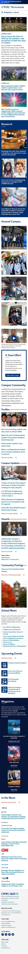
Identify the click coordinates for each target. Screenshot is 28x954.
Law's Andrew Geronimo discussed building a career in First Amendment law (14, 844)
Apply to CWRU (4, 942)
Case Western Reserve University (12, 896)
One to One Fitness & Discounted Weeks (15, 672)
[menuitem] (14, 921)
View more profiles (7, 457)
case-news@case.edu (5, 914)
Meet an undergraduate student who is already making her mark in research (13, 451)
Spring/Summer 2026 (14, 741)
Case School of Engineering (11, 627)
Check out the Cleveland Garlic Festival (12, 570)
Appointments (5, 557)
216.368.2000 (4, 900)
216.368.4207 (17, 912)
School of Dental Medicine (11, 640)
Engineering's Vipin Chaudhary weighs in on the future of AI (12, 885)
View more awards (7, 551)
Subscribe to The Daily (6, 925)
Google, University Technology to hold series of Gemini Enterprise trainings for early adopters (13, 485)
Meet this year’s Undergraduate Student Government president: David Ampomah (13, 437)
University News (6, 33)
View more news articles (8, 802)
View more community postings (11, 575)
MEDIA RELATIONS (6, 908)
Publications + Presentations (10, 559)
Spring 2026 (14, 765)
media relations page (15, 910)
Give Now (3, 944)
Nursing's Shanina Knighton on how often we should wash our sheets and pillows (12, 872)
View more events (6, 658)
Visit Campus (4, 946)
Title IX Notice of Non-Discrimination (9, 904)
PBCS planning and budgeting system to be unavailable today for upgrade (12, 501)
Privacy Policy (11, 902)
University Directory (5, 947)
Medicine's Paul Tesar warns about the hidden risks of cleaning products (14, 858)
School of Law (7, 642)
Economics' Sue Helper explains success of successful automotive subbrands (13, 830)
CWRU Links (5, 939)
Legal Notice (4, 902)
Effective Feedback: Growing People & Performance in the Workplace (14, 690)
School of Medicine (9, 644)
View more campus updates (9, 513)
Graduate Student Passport (17, 663)
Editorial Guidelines (5, 923)
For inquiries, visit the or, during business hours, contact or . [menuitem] (11, 912)
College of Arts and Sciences (12, 629)
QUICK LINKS (5, 919)
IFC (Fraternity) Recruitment (13, 680)
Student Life (5, 83)
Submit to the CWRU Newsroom (8, 927)
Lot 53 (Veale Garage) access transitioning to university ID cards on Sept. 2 (12, 493)
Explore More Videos (12, 375)
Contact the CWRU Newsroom (8, 921)
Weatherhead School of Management (14, 646)
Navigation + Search (10, 12)
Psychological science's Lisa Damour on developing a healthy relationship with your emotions (13, 816)
